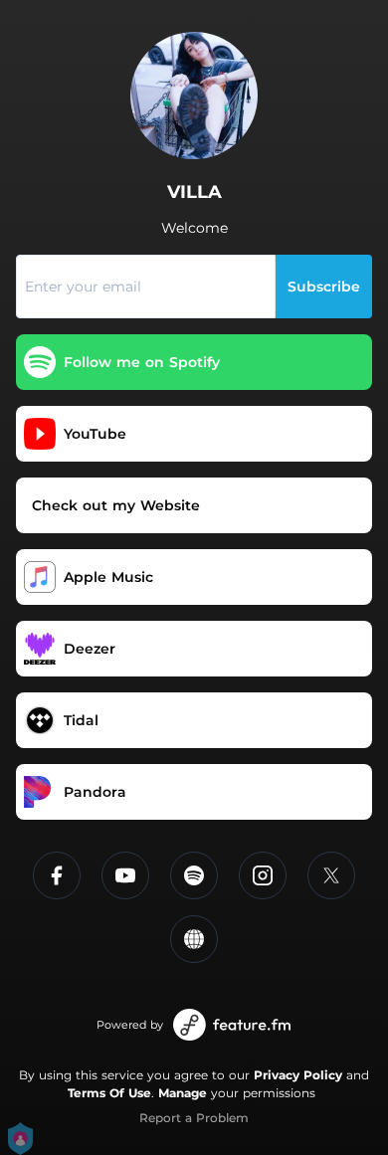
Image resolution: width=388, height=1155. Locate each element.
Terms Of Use (109, 1092)
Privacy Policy (298, 1074)
